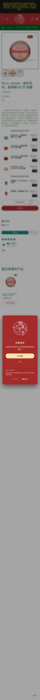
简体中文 (25, 379)
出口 (20, 361)
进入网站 (20, 356)
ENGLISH (15, 379)
